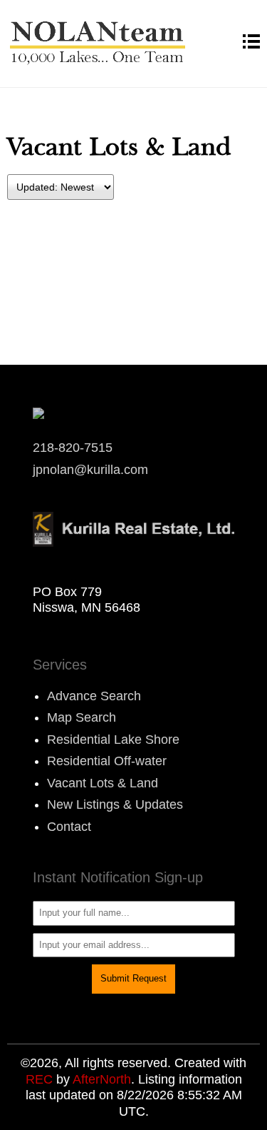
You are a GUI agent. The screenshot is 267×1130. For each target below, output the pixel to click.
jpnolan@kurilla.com (90, 470)
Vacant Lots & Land (102, 783)
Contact (69, 826)
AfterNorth (102, 1079)
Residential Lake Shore (113, 739)
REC (39, 1079)
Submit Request (133, 978)
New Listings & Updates (115, 804)
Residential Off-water (107, 761)
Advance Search (94, 696)
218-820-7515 (72, 447)
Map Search (81, 717)
